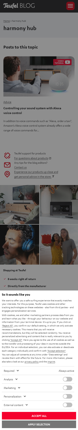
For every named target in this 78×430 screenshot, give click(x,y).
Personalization (12, 396)
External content (13, 405)
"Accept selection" (56, 350)
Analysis (8, 379)
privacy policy (32, 361)
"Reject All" (7, 325)
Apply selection (39, 424)
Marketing (10, 387)
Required (9, 370)
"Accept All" (16, 339)
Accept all (39, 416)
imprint (51, 361)
